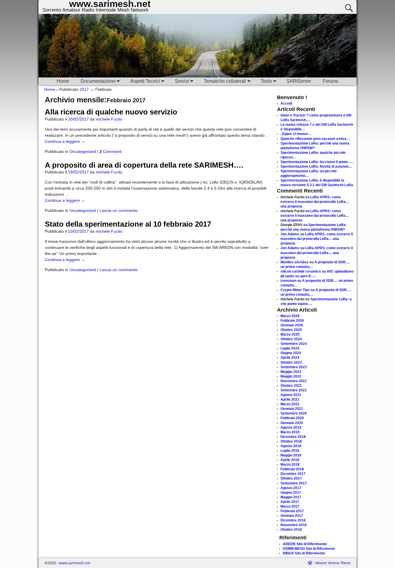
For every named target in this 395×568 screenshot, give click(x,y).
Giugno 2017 (290, 493)
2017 (84, 89)
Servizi (182, 81)
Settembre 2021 (293, 390)
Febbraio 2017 (292, 511)
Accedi (286, 103)
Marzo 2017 (290, 506)
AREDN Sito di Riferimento (305, 544)
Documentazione (98, 81)
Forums (330, 81)
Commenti (110, 151)
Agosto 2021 (290, 395)
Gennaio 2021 (291, 409)
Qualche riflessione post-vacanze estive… (315, 139)
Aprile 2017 (289, 502)
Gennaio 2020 (291, 423)
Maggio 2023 (290, 372)
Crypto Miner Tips (295, 290)
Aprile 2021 (289, 399)
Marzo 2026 (290, 316)
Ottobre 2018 (291, 441)
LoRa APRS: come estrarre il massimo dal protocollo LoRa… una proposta (314, 201)
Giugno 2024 (290, 353)
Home (63, 81)
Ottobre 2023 (291, 362)
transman (288, 281)
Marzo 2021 (290, 404)
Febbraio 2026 (292, 321)
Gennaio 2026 (291, 325)
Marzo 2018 (290, 464)
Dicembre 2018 (293, 437)
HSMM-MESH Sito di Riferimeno (309, 549)
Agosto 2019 (290, 427)
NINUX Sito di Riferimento (304, 553)
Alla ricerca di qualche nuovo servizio (111, 112)
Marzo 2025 (290, 334)
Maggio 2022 (290, 376)
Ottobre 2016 (291, 530)
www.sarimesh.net (75, 562)
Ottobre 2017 (291, 478)
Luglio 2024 (289, 348)
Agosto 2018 (290, 446)
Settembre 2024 (293, 344)
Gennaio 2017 (291, 516)
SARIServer (299, 81)
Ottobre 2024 (291, 339)
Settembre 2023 (293, 367)
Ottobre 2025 (291, 330)
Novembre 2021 (293, 381)
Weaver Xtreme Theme (332, 562)
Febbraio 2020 (292, 418)
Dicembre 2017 (293, 474)
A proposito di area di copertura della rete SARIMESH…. (144, 165)
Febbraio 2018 (292, 469)
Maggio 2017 (290, 497)
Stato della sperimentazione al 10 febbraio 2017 (128, 224)
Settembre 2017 (293, 483)
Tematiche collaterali (225, 81)
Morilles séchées (294, 262)
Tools (266, 81)
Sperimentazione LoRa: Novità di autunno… (316, 166)
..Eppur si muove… (295, 134)
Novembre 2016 (293, 525)
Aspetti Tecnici (145, 81)
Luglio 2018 (289, 451)
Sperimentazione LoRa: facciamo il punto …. (316, 162)
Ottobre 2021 (291, 386)
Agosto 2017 (290, 488)
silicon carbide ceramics (300, 271)
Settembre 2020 (293, 413)
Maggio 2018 (290, 455)
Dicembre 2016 (293, 520)
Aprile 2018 (289, 460)
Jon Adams (289, 234)
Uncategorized (82, 151)
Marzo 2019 (290, 432)
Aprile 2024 (289, 358)
